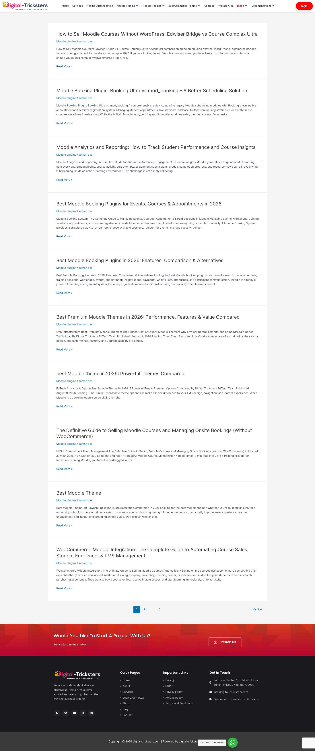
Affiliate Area (226, 5)
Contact (209, 5)
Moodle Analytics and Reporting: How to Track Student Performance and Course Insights (156, 147)
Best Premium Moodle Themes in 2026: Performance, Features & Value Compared (148, 317)
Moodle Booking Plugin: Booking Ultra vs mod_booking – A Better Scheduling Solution (151, 90)
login (304, 6)
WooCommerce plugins (183, 5)
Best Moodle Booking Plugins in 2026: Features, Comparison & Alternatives (139, 260)
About (65, 5)
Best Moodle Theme (78, 493)
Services (77, 5)
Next (257, 609)
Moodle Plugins (126, 5)
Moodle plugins (66, 41)
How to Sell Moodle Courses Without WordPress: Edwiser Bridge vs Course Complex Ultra (157, 34)
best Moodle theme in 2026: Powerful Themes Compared (120, 373)
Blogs (240, 5)
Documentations (261, 5)
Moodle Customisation (99, 5)
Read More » (64, 66)
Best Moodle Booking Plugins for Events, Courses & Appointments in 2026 (138, 204)
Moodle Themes (152, 5)
